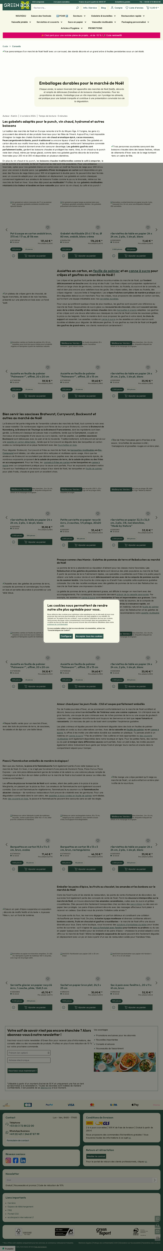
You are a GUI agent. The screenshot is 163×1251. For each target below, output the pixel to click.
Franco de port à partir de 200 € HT (92, 2)
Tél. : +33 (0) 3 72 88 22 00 (150, 2)
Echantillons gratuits (122, 2)
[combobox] (53, 7)
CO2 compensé (38, 2)
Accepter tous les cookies (89, 636)
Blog (103, 8)
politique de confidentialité (57, 624)
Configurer (66, 636)
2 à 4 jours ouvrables (62, 2)
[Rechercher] (77, 7)
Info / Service (90, 8)
